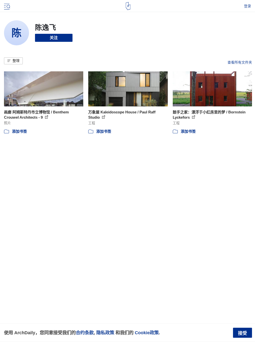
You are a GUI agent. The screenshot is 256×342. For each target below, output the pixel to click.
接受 (242, 333)
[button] (13, 60)
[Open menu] (6, 6)
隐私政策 (105, 332)
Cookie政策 (147, 332)
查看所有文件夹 (240, 62)
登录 (247, 6)
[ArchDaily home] (128, 6)
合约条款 (85, 332)
